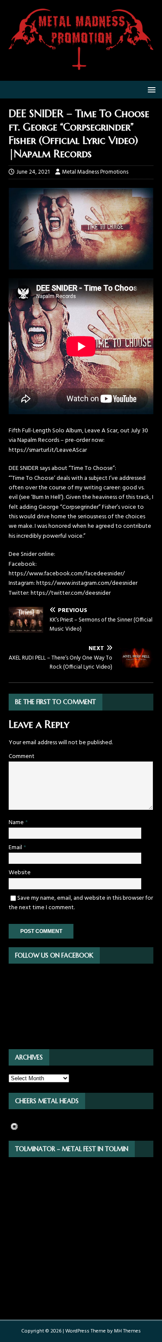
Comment (22, 756)
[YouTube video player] (81, 413)
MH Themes (127, 1331)
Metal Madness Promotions (95, 172)
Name (17, 823)
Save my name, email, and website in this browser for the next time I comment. (81, 903)
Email (16, 848)
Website (20, 873)
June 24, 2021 (33, 172)
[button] (150, 89)
